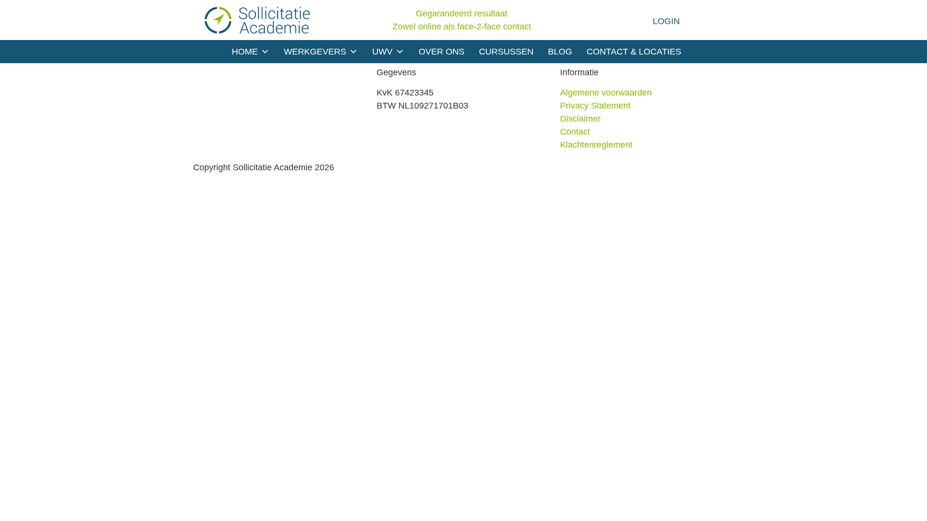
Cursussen (506, 51)
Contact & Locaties (634, 51)
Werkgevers (315, 51)
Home (245, 51)
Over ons (441, 51)
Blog (560, 51)
